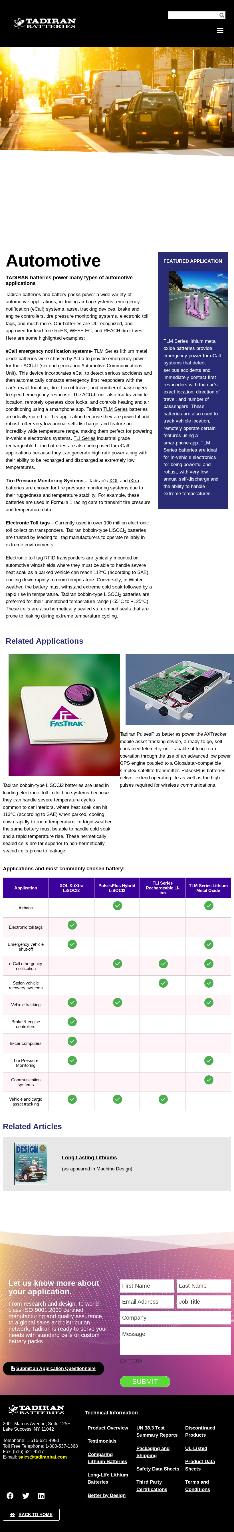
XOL (113, 480)
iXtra (134, 480)
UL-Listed (196, 1448)
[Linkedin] (41, 1496)
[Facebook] (10, 1496)
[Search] (221, 15)
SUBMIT (145, 1381)
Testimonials (102, 1441)
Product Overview (108, 1428)
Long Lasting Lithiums (89, 1157)
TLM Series (106, 351)
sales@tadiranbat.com (42, 1457)
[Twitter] (26, 1496)
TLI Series (85, 438)
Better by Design (107, 1495)
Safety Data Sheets (157, 1469)
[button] (220, 30)
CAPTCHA (131, 1361)
